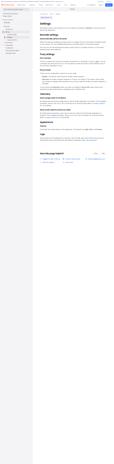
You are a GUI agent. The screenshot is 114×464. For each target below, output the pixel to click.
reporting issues (91, 140)
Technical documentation (10, 13)
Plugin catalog (7, 16)
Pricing (41, 5)
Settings (9, 37)
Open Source (49, 5)
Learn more (59, 1)
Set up (51, 14)
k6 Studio (7, 26)
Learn (58, 5)
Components (9, 45)
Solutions (32, 5)
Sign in (101, 5)
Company (72, 5)
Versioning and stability (12, 50)
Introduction (9, 29)
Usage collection (99, 103)
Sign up (109, 5)
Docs (65, 5)
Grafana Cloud (21, 5)
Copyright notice (10, 53)
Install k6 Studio (12, 34)
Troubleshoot (9, 48)
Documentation (44, 14)
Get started (8, 42)
